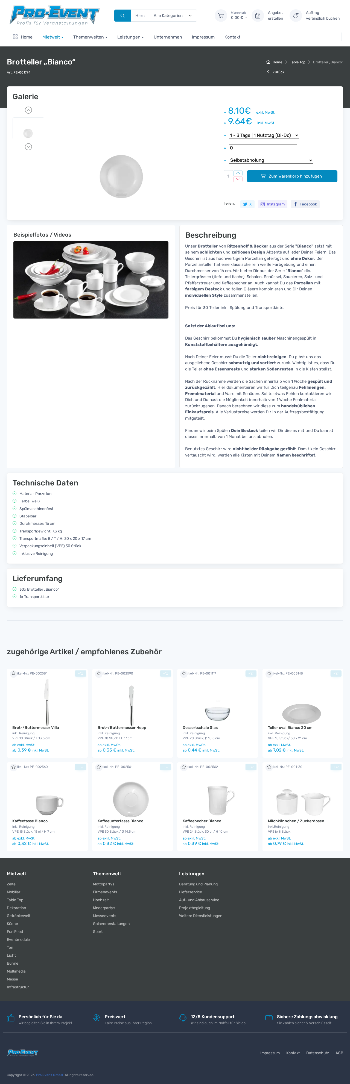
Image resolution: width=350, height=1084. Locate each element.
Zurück (278, 72)
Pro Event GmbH (49, 1075)
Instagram (275, 204)
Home (26, 37)
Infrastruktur (18, 987)
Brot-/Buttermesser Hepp (122, 727)
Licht (11, 955)
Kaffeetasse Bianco (30, 821)
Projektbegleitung (194, 908)
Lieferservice (190, 892)
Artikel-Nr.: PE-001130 (285, 767)
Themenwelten (88, 37)
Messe (12, 979)
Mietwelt (51, 37)
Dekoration (16, 908)
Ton (10, 947)
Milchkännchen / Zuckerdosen (296, 821)
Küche (12, 923)
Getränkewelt (18, 916)
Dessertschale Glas (200, 727)
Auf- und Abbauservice (199, 900)
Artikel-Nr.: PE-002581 (29, 673)
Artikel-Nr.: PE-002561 (115, 767)
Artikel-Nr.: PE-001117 (199, 673)
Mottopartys (103, 884)
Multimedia (16, 971)
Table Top (297, 62)
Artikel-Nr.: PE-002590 (115, 673)
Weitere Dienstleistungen (200, 916)
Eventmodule (18, 939)
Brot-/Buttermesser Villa (35, 727)
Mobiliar (13, 892)
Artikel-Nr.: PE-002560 (30, 767)
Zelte (11, 884)
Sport (98, 931)
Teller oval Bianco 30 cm (290, 727)
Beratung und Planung (198, 884)
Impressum (203, 37)
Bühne (12, 963)
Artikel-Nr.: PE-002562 (200, 767)
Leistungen (129, 37)
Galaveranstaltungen (111, 923)
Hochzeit (101, 900)
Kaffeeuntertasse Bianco (120, 821)
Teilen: (229, 203)
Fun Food (15, 931)
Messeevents (104, 916)
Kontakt (232, 37)
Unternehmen (168, 37)
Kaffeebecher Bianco (202, 821)
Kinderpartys (104, 908)
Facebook (308, 204)
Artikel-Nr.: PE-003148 (285, 673)
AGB (339, 1053)
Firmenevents (105, 892)
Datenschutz (317, 1053)
